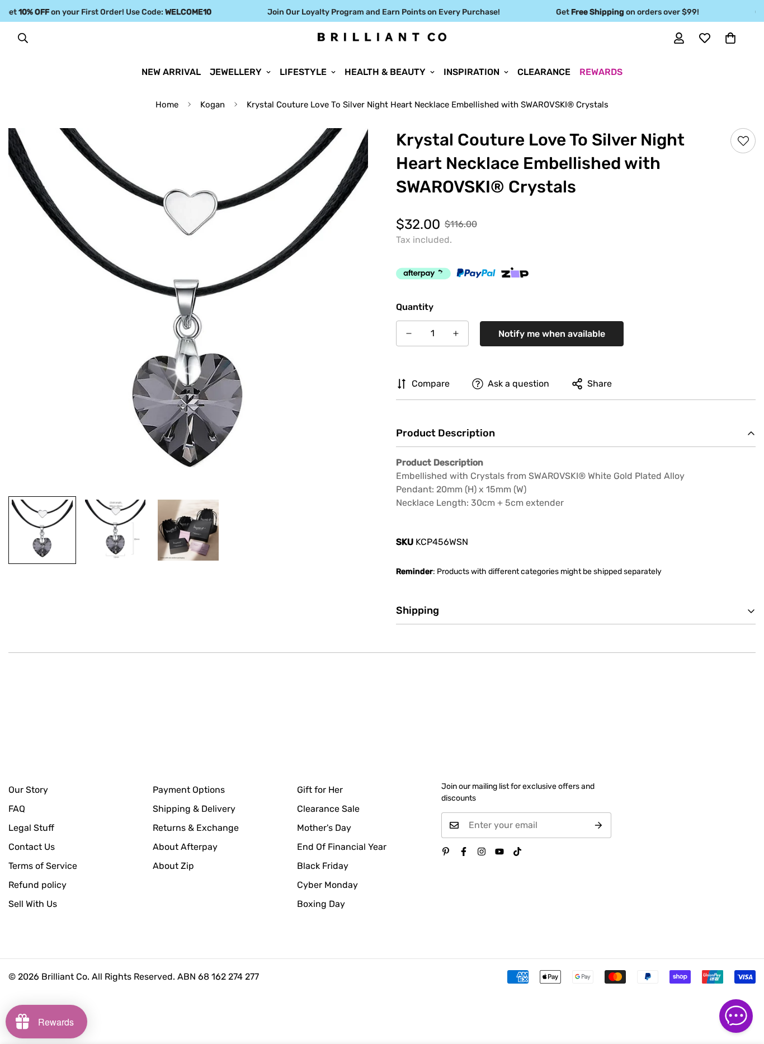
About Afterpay (185, 846)
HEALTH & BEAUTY (385, 72)
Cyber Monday (327, 885)
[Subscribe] (598, 825)
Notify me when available (551, 333)
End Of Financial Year (341, 846)
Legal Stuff (31, 827)
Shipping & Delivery (194, 808)
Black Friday (322, 865)
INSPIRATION (471, 72)
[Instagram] (481, 851)
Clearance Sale (328, 808)
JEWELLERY (236, 72)
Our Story (28, 789)
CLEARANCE (543, 72)
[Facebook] (463, 851)
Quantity (414, 307)
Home (166, 105)
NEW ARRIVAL (171, 72)
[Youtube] (499, 851)
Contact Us (31, 846)
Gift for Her (320, 789)
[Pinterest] (445, 851)
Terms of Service (42, 865)
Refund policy (37, 885)
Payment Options (189, 789)
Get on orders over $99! (616, 12)
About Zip (173, 865)
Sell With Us (32, 904)
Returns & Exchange (196, 827)
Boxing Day (321, 904)
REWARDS (600, 72)
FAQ (16, 808)
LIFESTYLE (303, 72)
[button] (730, 38)
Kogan (212, 105)
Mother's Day (324, 827)
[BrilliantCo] (382, 37)
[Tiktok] (517, 851)
